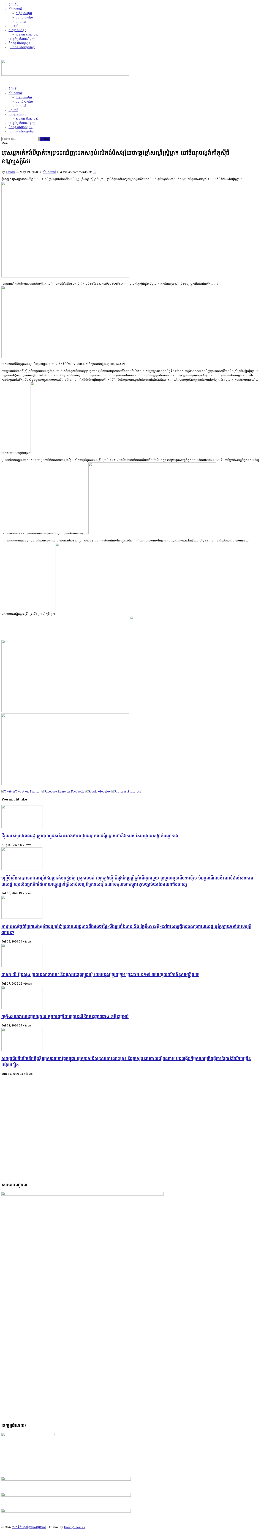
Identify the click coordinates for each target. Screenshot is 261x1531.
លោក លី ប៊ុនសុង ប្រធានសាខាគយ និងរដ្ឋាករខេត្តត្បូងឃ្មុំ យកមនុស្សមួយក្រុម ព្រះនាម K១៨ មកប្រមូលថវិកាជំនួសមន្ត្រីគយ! (100, 975)
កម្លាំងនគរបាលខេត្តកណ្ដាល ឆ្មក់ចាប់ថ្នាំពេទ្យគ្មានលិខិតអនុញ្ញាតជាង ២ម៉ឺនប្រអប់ (65, 1017)
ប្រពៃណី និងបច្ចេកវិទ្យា (22, 47)
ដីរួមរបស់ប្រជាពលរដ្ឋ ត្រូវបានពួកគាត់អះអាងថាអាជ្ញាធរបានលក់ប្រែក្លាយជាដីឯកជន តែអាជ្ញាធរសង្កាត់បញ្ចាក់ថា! (90, 836)
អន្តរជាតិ (13, 26)
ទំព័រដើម (13, 5)
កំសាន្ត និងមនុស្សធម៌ (20, 43)
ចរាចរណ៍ (21, 22)
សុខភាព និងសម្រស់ (27, 35)
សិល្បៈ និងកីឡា (17, 30)
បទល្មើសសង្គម (24, 18)
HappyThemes (74, 1527)
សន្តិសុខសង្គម (24, 13)
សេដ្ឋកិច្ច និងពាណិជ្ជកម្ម (22, 39)
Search (45, 139)
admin (10, 172)
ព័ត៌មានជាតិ (15, 9)
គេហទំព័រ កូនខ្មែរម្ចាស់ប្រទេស (29, 1527)
